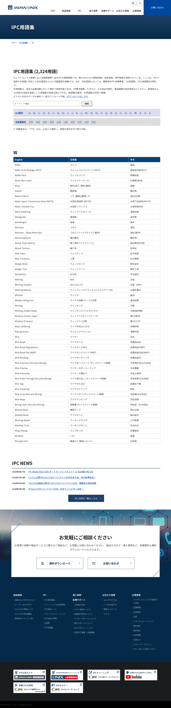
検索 (87, 103)
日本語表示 (20, 121)
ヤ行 (79, 121)
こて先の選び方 (110, 604)
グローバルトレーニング (54, 613)
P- (102, 112)
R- (111, 112)
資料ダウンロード (60, 563)
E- (49, 112)
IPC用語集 (48, 627)
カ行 (38, 121)
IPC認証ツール (50, 609)
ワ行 (93, 121)
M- (86, 112)
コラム (106, 613)
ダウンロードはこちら (77, 96)
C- (39, 112)
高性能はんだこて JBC (24, 618)
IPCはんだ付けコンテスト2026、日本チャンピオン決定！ (56, 488)
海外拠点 (137, 630)
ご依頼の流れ (79, 604)
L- (82, 112)
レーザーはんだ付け (23, 604)
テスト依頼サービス (82, 609)
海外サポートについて (83, 623)
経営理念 (137, 612)
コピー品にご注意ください (144, 649)
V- (131, 112)
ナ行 (59, 121)
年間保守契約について (83, 614)
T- (121, 112)
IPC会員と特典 (50, 618)
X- (141, 112)
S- (116, 112)
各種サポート (107, 10)
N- (92, 112)
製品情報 (66, 10)
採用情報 (137, 635)
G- (58, 112)
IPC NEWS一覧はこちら (86, 498)
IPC (79, 10)
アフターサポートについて (85, 618)
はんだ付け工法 (110, 600)
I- (68, 112)
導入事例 (93, 10)
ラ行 (86, 121)
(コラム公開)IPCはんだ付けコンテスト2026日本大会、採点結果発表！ (62, 477)
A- (30, 112)
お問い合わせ (157, 7)
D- (44, 112)
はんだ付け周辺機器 (23, 613)
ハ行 (65, 121)
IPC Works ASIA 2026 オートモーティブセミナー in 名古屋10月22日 (60, 471)
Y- (145, 112)
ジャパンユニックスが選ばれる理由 (145, 601)
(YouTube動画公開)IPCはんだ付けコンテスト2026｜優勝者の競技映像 (62, 483)
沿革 (135, 616)
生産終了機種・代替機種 (84, 632)
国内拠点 (137, 625)
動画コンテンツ (110, 609)
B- (34, 112)
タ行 (52, 121)
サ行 (45, 121)
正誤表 (47, 623)
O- (97, 112)
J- (72, 112)
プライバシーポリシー (142, 644)
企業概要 (137, 607)
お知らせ (137, 639)
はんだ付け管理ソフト (24, 609)
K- (77, 112)
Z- (150, 112)
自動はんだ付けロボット (25, 600)
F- (54, 112)
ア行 (31, 121)
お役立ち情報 (122, 10)
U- (126, 112)
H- (63, 112)
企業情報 (137, 10)
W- (136, 112)
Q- (106, 112)
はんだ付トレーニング (83, 627)
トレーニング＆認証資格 (54, 604)
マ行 (72, 121)
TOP (52, 10)
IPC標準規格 (49, 600)
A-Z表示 (19, 112)
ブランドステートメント (143, 621)
